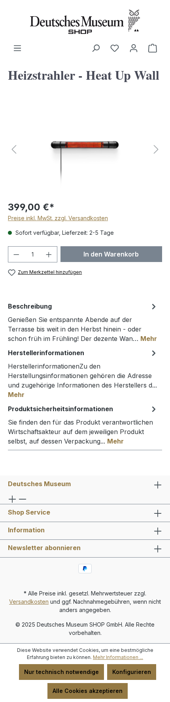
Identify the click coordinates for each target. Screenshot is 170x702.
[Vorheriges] (14, 149)
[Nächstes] (156, 149)
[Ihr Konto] (133, 48)
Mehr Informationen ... (118, 657)
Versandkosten (29, 601)
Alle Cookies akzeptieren (88, 690)
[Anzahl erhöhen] (49, 254)
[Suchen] (95, 48)
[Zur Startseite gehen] (85, 21)
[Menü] (17, 48)
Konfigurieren (131, 671)
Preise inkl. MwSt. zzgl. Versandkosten (58, 218)
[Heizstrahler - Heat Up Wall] (84, 149)
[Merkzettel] (114, 48)
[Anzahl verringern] (16, 254)
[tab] (83, 322)
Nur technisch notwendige (61, 671)
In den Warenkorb (111, 254)
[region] (85, 149)
